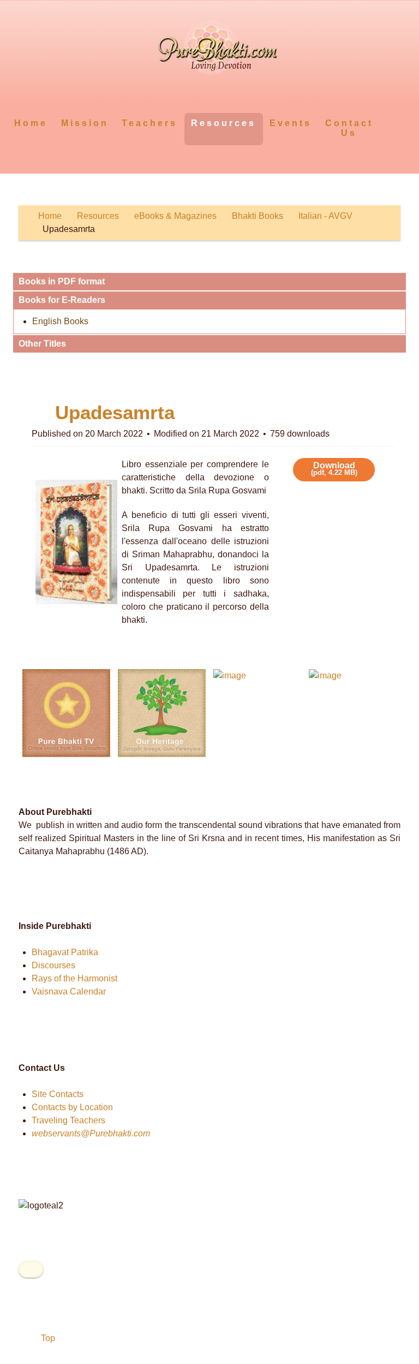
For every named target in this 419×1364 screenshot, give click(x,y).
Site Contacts (57, 1094)
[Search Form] (390, 122)
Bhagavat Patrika (65, 952)
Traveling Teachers (68, 1120)
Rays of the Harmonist (74, 978)
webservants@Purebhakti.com (91, 1133)
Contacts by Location (72, 1107)
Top (47, 1338)
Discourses (53, 965)
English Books (60, 321)
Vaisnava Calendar (69, 991)
